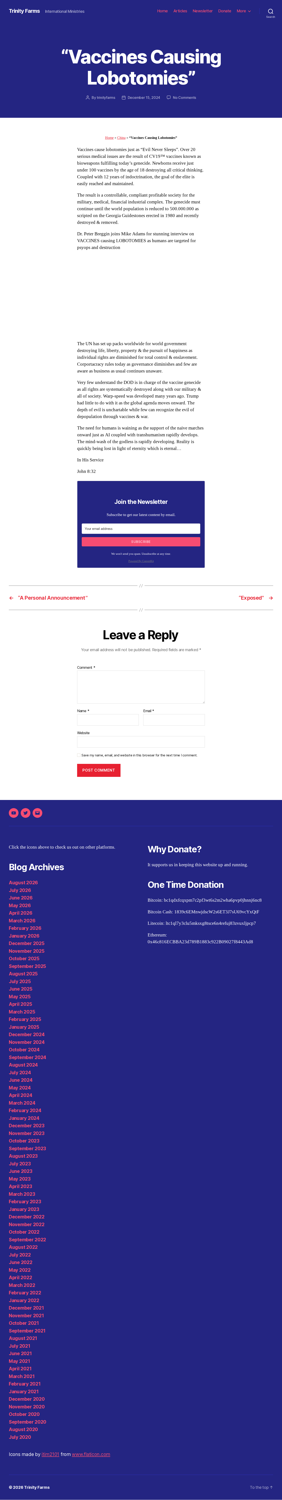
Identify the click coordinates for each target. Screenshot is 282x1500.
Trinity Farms (24, 11)
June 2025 (20, 989)
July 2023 (20, 1163)
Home (162, 11)
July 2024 (20, 1072)
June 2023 (20, 1171)
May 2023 (20, 1179)
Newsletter (203, 11)
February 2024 (25, 1110)
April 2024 (20, 1095)
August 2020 (23, 1429)
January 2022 (24, 1300)
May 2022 (20, 1270)
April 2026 (20, 913)
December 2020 (27, 1399)
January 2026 (24, 936)
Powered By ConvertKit (141, 561)
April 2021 (20, 1368)
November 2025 (27, 951)
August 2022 (23, 1247)
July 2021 (19, 1346)
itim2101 (50, 1454)
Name (83, 711)
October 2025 (24, 958)
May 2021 (19, 1361)
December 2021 (26, 1308)
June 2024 (21, 1080)
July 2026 (20, 890)
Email (148, 711)
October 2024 (24, 1049)
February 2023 (25, 1201)
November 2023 (27, 1133)
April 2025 (20, 1004)
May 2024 (20, 1088)
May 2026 (20, 905)
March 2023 (22, 1194)
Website (83, 733)
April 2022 (20, 1277)
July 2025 (20, 981)
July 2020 (20, 1437)
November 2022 (27, 1224)
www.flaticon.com (91, 1454)
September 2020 (27, 1422)
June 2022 (20, 1262)
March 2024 (22, 1103)
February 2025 (25, 1019)
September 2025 (27, 966)
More (241, 11)
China (121, 138)
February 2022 (25, 1292)
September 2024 (27, 1057)
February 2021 (25, 1384)
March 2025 (22, 1012)
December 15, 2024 (144, 97)
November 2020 (27, 1407)
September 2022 (27, 1239)
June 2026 (21, 898)
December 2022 (27, 1217)
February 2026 (25, 928)
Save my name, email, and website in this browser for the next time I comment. (139, 755)
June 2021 (20, 1353)
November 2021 (26, 1315)
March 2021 (22, 1376)
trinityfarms (106, 97)
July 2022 (20, 1255)
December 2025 (27, 943)
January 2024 (24, 1118)
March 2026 (22, 920)
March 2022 (22, 1285)
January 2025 (24, 1027)
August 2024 (23, 1065)
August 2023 (23, 1156)
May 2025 (20, 996)
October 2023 (24, 1141)
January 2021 (24, 1391)
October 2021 (24, 1323)
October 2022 (24, 1232)
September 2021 (27, 1331)
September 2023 (27, 1148)
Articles (180, 11)
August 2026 (23, 882)
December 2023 (27, 1125)
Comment (86, 668)
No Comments (184, 97)
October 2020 (24, 1414)
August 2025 (23, 974)
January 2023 (24, 1209)
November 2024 (27, 1042)
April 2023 (20, 1186)
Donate (224, 11)
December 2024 (27, 1034)
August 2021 (23, 1338)
